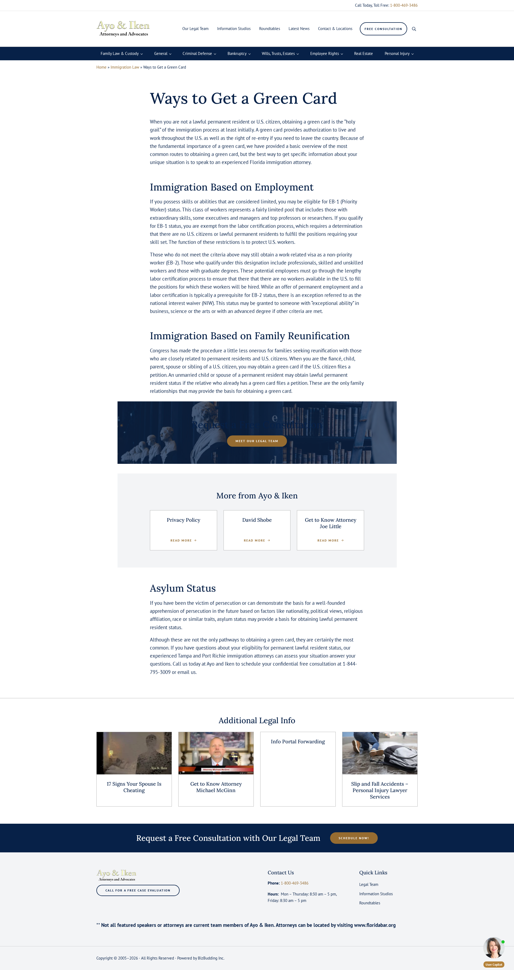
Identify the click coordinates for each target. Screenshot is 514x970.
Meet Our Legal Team (257, 441)
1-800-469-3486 (404, 5)
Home (101, 67)
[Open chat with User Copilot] (494, 947)
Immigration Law (125, 67)
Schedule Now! (354, 838)
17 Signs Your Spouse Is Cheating (134, 787)
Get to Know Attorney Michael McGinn (216, 787)
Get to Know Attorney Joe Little (330, 523)
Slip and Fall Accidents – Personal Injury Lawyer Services (379, 790)
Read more (183, 540)
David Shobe (257, 520)
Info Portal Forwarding (298, 741)
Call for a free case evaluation (138, 890)
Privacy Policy (183, 520)
